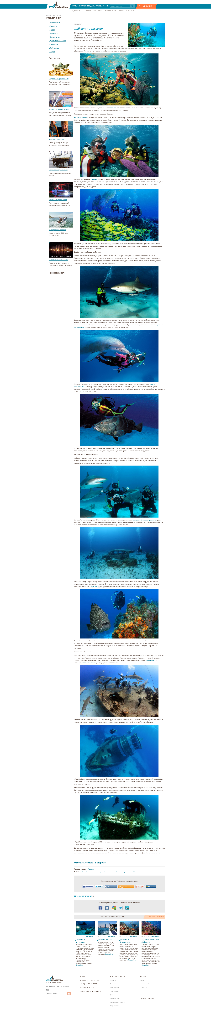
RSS (161, 11)
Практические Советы (126, 11)
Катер (142, 980)
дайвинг (83, 872)
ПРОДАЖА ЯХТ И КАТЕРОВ (89, 980)
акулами (159, 325)
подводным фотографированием (144, 520)
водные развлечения (126, 872)
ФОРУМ (106, 6)
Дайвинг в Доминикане (125, 940)
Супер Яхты (76, 11)
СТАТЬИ (75, 6)
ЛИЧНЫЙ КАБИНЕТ (145, 6)
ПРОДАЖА (91, 6)
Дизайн (112, 995)
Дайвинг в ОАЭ (104, 939)
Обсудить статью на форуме (90, 862)
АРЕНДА (99, 6)
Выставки (87, 11)
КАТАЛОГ (82, 6)
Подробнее (80, 965)
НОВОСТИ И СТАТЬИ (117, 976)
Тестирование (115, 998)
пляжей (113, 108)
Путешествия (98, 11)
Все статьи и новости (156, 917)
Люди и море (114, 1006)
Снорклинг (93, 586)
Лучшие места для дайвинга (150, 940)
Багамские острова (81, 118)
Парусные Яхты (145, 984)
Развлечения (110, 11)
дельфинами (79, 327)
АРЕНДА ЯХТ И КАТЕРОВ (88, 984)
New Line (151, 998)
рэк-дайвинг (150, 660)
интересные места (88, 663)
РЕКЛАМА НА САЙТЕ (87, 987)
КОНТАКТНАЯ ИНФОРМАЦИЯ (90, 991)
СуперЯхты (144, 987)
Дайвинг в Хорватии (80, 940)
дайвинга (93, 179)
